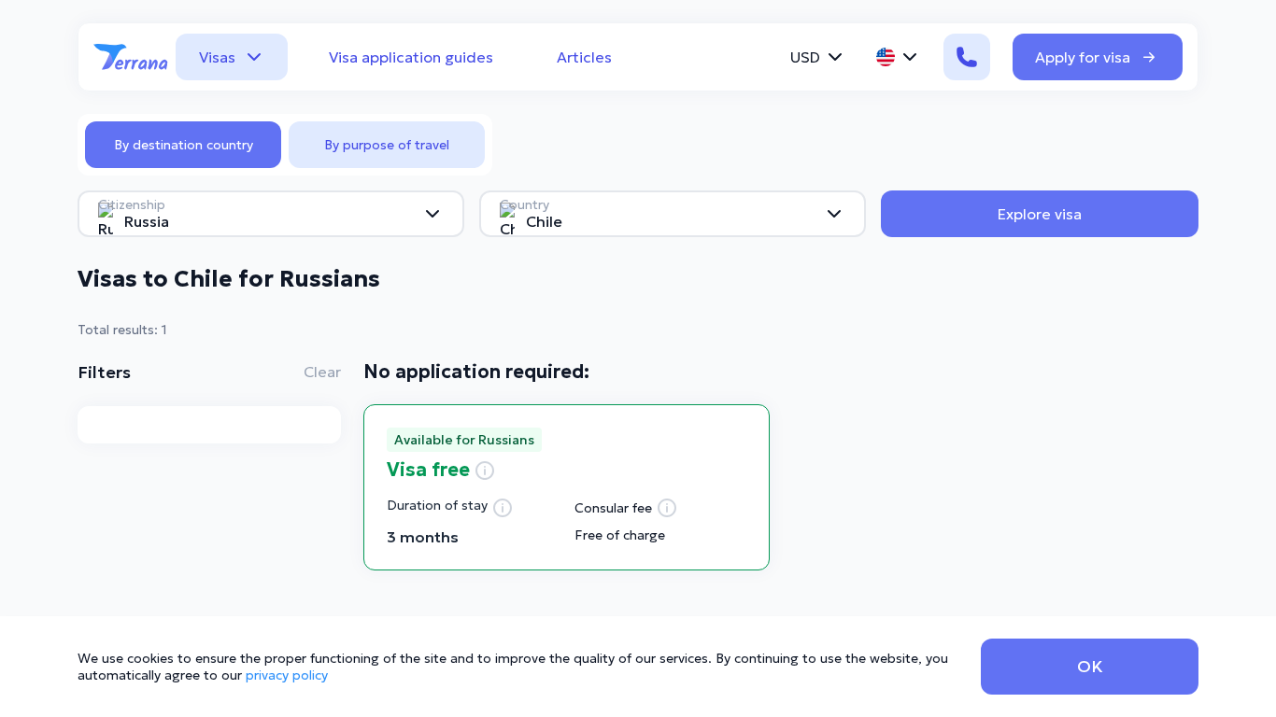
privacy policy (287, 675)
